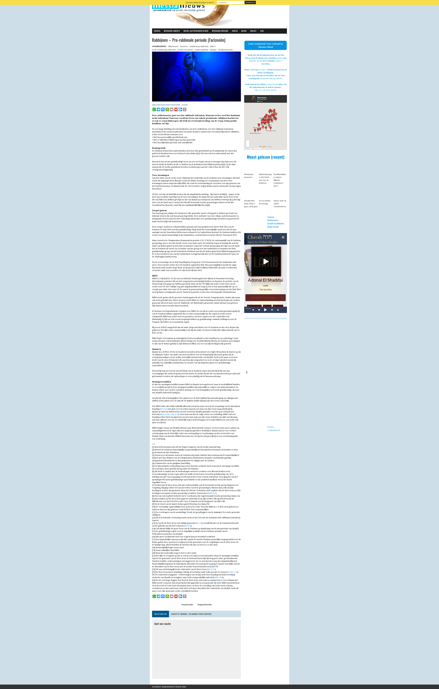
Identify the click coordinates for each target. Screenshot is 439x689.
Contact (253, 31)
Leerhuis (157, 31)
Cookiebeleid (273, 430)
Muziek (243, 31)
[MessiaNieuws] (219, 14)
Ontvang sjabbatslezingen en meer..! (200, 2)
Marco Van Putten (173, 105)
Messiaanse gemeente (172, 31)
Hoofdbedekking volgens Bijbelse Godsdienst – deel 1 (280, 180)
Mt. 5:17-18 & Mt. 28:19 (265, 90)
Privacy (270, 426)
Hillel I (212, 46)
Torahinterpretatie (225, 50)
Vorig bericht (187, 604)
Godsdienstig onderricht (198, 46)
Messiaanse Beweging (220, 31)
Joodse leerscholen (185, 50)
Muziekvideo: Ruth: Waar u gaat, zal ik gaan (250, 203)
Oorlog (235, 31)
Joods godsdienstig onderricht (164, 50)
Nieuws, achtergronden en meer (195, 31)
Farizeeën (184, 46)
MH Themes (182, 687)
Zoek (262, 31)
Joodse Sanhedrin (201, 50)
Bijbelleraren (173, 46)
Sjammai (213, 50)
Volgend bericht (204, 604)
